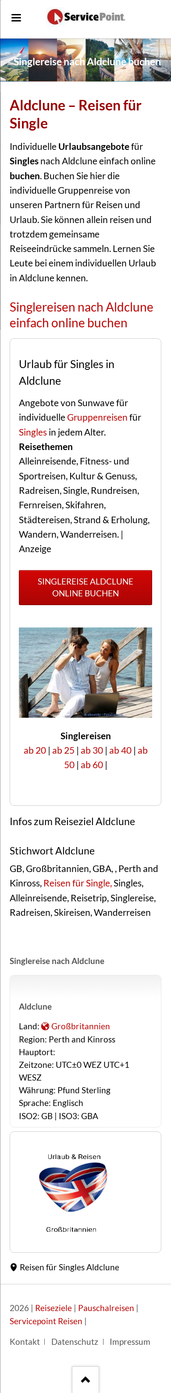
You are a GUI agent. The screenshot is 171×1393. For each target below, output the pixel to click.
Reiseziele (53, 1308)
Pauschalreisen (106, 1308)
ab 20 (35, 750)
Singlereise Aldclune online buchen (85, 587)
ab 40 (120, 750)
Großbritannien (80, 1026)
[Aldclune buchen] (73, 1233)
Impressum (130, 1342)
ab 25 (63, 750)
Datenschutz (74, 1342)
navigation (16, 17)
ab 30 (92, 750)
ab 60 (92, 764)
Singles (33, 432)
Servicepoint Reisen (46, 1321)
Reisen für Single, (78, 883)
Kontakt (25, 1342)
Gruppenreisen (97, 417)
